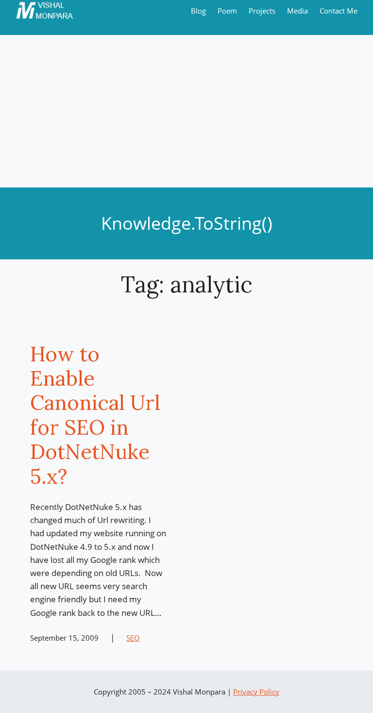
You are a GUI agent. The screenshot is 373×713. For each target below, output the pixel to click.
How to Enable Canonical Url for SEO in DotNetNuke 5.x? (95, 415)
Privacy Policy (256, 691)
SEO (133, 638)
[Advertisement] (186, 115)
